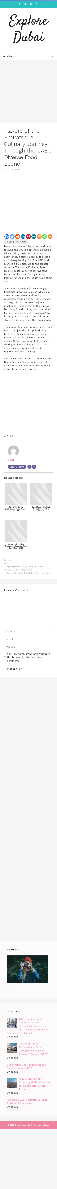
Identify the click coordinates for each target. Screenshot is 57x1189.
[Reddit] (17, 236)
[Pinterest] (30, 3)
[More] (50, 236)
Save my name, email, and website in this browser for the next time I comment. (28, 657)
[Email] (34, 467)
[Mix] (39, 236)
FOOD (9, 560)
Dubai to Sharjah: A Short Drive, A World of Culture (29, 573)
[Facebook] (19, 3)
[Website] (29, 467)
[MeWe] (33, 236)
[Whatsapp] (44, 236)
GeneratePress (42, 1125)
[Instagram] (25, 3)
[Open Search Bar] (52, 56)
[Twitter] (36, 3)
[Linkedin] (23, 236)
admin (17, 170)
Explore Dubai (28, 30)
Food (9, 563)
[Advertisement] (28, 94)
